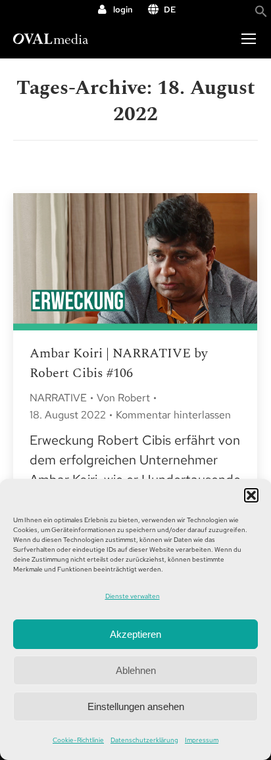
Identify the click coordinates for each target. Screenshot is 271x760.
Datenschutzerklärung (144, 740)
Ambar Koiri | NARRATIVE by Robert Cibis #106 (119, 363)
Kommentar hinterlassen (173, 415)
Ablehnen (136, 670)
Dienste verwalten (132, 596)
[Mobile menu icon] (248, 39)
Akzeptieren (135, 634)
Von (123, 398)
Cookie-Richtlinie (78, 740)
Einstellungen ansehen (135, 706)
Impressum (201, 740)
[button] (251, 495)
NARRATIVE (58, 398)
